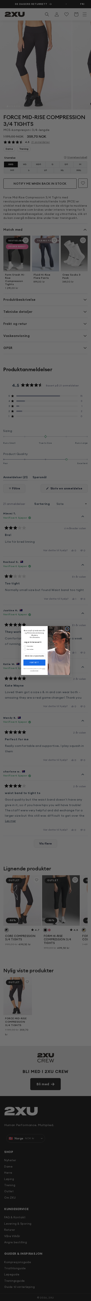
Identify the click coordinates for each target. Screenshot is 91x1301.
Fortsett (34, 662)
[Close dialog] (67, 629)
